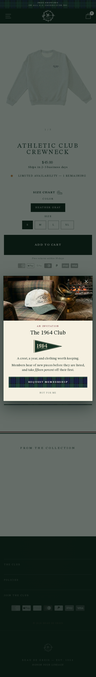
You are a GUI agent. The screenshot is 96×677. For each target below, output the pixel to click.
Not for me (48, 393)
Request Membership (48, 382)
